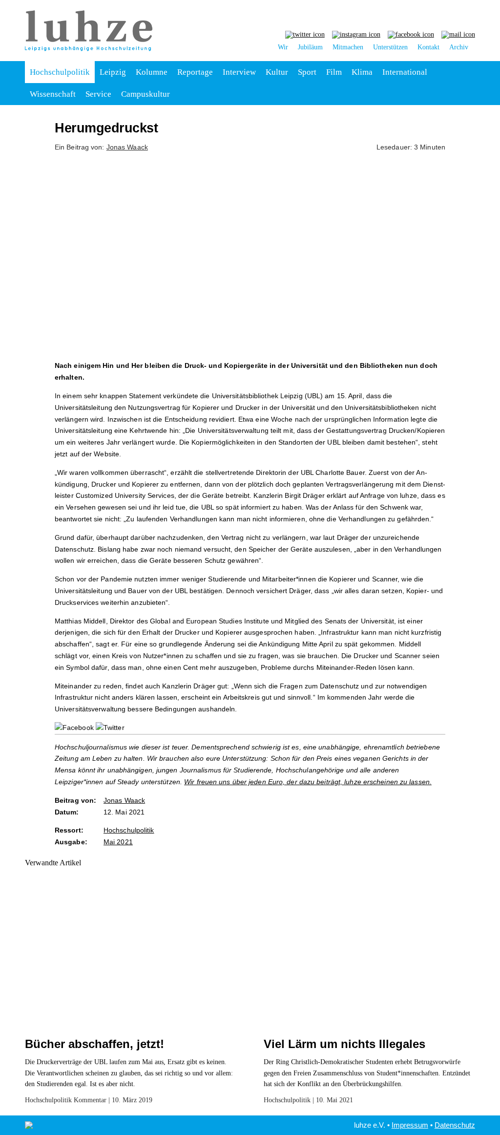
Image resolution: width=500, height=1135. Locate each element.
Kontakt (428, 47)
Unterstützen (390, 47)
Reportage (195, 72)
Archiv (458, 47)
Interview (239, 72)
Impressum (410, 1125)
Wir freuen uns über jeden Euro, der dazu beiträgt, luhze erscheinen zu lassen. (308, 782)
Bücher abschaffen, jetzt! (94, 1043)
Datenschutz (455, 1125)
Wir (283, 47)
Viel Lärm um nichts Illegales (344, 1043)
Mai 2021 (118, 842)
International (404, 72)
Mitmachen (348, 47)
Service (98, 94)
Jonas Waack (127, 147)
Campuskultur (145, 94)
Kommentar (90, 1100)
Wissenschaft (53, 94)
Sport (307, 72)
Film (334, 72)
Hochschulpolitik (60, 72)
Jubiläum (310, 47)
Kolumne (151, 72)
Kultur (277, 72)
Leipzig (113, 72)
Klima (362, 72)
